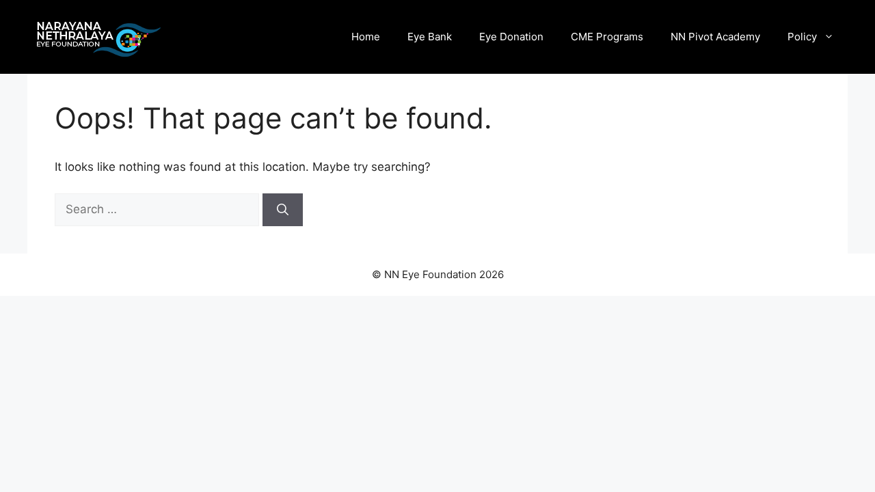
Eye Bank (429, 36)
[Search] (282, 209)
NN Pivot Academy (715, 36)
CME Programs (607, 36)
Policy (802, 36)
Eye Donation (511, 36)
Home (365, 36)
